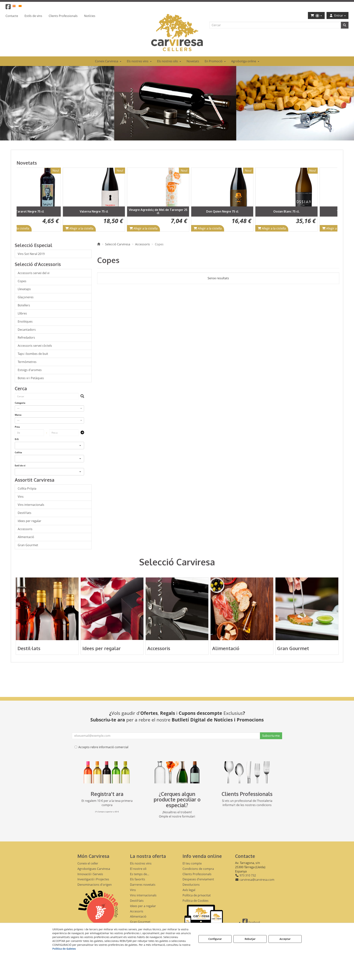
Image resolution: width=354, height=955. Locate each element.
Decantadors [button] (27, 330)
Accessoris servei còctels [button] (35, 346)
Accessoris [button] (25, 529)
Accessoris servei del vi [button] (33, 273)
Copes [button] (22, 281)
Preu (17, 426)
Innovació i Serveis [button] (90, 874)
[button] (8, 8)
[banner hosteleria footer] (247, 772)
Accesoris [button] (136, 911)
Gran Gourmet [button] (28, 545)
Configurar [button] (215, 939)
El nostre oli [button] (138, 869)
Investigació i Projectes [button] (93, 879)
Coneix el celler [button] (87, 863)
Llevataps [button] (24, 289)
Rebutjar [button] (250, 939)
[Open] (80, 445)
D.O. (17, 439)
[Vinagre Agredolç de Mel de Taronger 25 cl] (113, 187)
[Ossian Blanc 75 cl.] (241, 187)
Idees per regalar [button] (29, 521)
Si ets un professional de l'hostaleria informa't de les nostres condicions (247, 803)
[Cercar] (344, 25)
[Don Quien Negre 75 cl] (177, 187)
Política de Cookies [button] (196, 901)
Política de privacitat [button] (197, 895)
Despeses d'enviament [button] (198, 879)
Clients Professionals (247, 794)
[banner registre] (106, 772)
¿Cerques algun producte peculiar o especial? (177, 800)
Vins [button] (21, 497)
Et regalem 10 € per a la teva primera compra (107, 803)
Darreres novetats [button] (142, 885)
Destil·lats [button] (24, 513)
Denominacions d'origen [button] (94, 885)
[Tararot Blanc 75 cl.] (305, 187)
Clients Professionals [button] (197, 874)
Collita (18, 452)
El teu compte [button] (192, 863)
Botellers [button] (24, 305)
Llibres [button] (22, 313)
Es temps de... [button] (139, 874)
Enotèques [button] (25, 321)
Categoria (20, 402)
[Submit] (81, 432)
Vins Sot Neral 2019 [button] (31, 254)
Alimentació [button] (26, 537)
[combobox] (49, 408)
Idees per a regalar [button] (143, 906)
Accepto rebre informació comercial (103, 747)
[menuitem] (16, 6)
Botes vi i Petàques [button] (31, 378)
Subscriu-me (271, 736)
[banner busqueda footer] (177, 772)
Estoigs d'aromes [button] (30, 370)
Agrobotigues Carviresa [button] (93, 869)
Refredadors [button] (26, 337)
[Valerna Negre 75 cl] (49, 187)
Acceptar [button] (285, 939)
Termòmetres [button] (27, 362)
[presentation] (23, 200)
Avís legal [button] (189, 890)
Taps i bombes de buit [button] (33, 354)
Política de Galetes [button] (64, 948)
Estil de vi (20, 465)
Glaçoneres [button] (26, 297)
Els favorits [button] (137, 879)
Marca (18, 414)
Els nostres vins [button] (141, 863)
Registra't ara (107, 794)
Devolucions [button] (191, 885)
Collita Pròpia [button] (27, 488)
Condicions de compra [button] (198, 869)
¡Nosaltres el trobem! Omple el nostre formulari (177, 814)
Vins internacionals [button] (31, 505)
